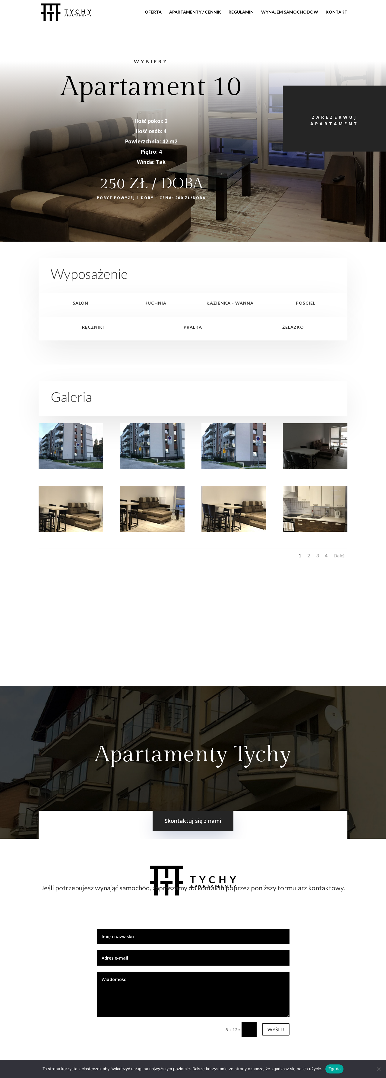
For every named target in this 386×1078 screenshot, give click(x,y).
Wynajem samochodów (289, 12)
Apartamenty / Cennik (195, 12)
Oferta (153, 12)
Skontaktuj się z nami (193, 820)
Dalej (339, 555)
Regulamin (241, 12)
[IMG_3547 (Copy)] (152, 467)
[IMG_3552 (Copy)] (71, 530)
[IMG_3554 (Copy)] (233, 530)
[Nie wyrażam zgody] (378, 1069)
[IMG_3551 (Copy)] (315, 467)
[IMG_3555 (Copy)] (315, 530)
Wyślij (275, 1029)
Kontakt (336, 12)
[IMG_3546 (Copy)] (71, 467)
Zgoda (334, 1068)
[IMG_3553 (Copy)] (152, 530)
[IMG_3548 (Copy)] (233, 467)
